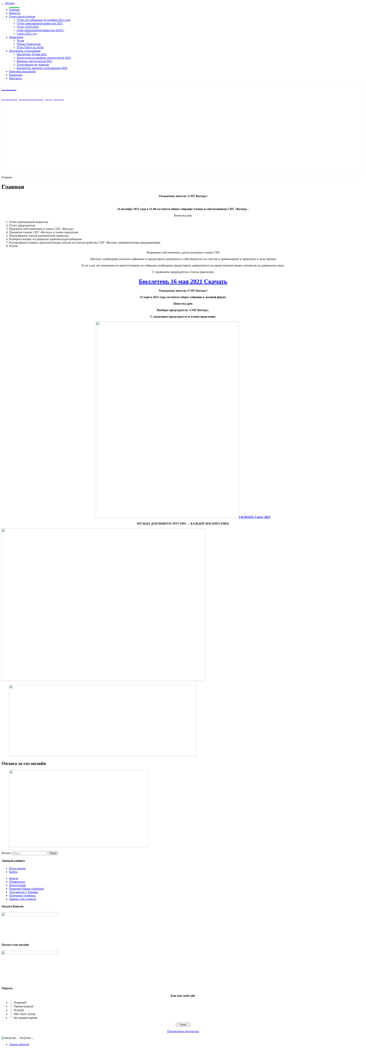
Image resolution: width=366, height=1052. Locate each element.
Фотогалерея (17, 885)
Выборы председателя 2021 (34, 61)
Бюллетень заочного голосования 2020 (42, 68)
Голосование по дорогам (33, 64)
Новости (14, 13)
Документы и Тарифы (23, 892)
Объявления (17, 881)
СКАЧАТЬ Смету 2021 (254, 517)
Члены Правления (28, 44)
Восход (10, 3)
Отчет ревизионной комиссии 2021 (40, 23)
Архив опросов (19, 1044)
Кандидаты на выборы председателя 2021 (44, 57)
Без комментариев (25, 1017)
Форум (13, 878)
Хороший (20, 1002)
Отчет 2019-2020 (28, 26)
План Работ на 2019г (30, 47)
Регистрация (17, 868)
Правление (16, 37)
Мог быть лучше (24, 1014)
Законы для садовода (22, 899)
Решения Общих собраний (26, 888)
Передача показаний (22, 71)
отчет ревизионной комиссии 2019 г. (40, 30)
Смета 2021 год (27, 33)
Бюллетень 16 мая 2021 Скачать (183, 281)
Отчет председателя (22, 16)
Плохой (19, 1010)
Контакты (15, 78)
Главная (14, 9)
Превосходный (23, 1006)
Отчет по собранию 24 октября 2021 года (43, 20)
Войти (13, 871)
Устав (20, 40)
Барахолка (15, 74)
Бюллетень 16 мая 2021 (32, 54)
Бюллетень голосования (24, 50)
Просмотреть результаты (183, 1031)
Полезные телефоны (22, 895)
